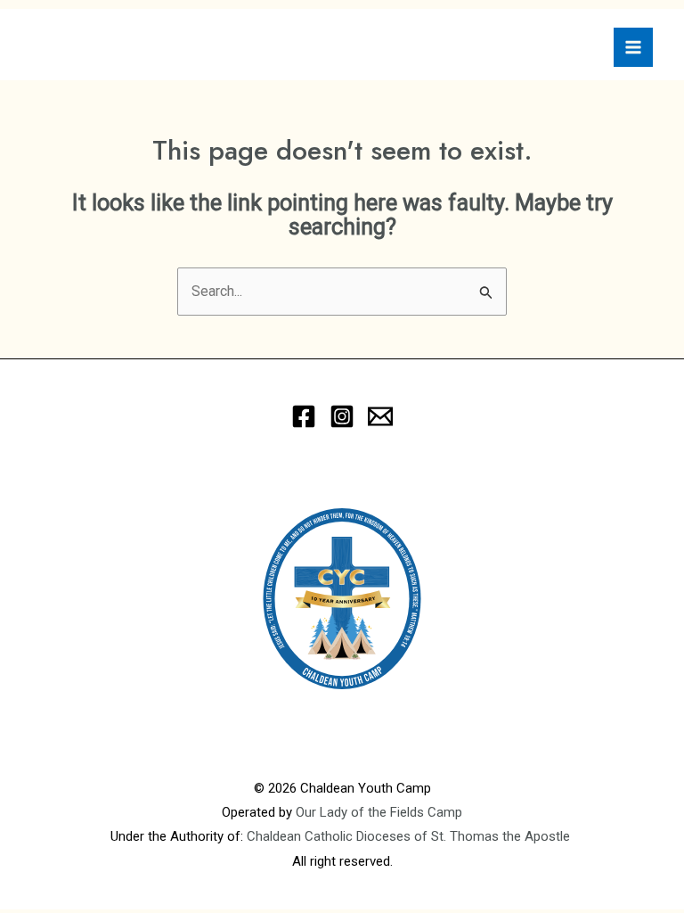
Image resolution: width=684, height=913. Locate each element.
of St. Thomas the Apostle (494, 836)
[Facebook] (303, 416)
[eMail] (380, 416)
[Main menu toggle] (633, 47)
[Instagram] (342, 416)
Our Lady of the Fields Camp (379, 812)
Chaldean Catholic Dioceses (330, 836)
